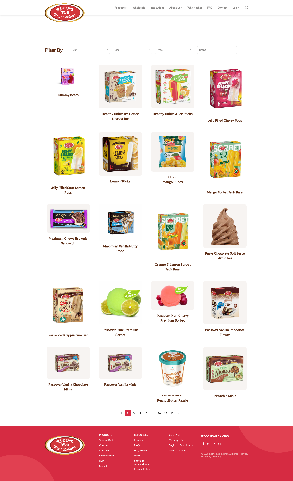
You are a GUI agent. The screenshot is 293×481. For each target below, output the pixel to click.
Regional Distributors (181, 445)
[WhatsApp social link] (219, 443)
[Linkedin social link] (214, 443)
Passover (104, 450)
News (137, 455)
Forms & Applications (141, 462)
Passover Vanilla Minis (120, 384)
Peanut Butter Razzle (172, 400)
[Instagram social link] (208, 443)
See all (103, 465)
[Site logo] (65, 11)
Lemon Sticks (120, 181)
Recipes (138, 440)
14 (159, 413)
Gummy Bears (68, 95)
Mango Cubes (173, 182)
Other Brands (106, 455)
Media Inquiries (178, 450)
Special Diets (106, 440)
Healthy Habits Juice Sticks (173, 114)
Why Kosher (141, 450)
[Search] (246, 7)
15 (165, 413)
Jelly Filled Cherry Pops (225, 120)
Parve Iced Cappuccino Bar (68, 335)
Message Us (176, 440)
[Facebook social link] (203, 443)
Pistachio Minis (225, 396)
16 (172, 413)
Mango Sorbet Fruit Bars (225, 192)
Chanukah (105, 445)
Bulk (101, 460)
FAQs (137, 445)
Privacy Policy (142, 468)
